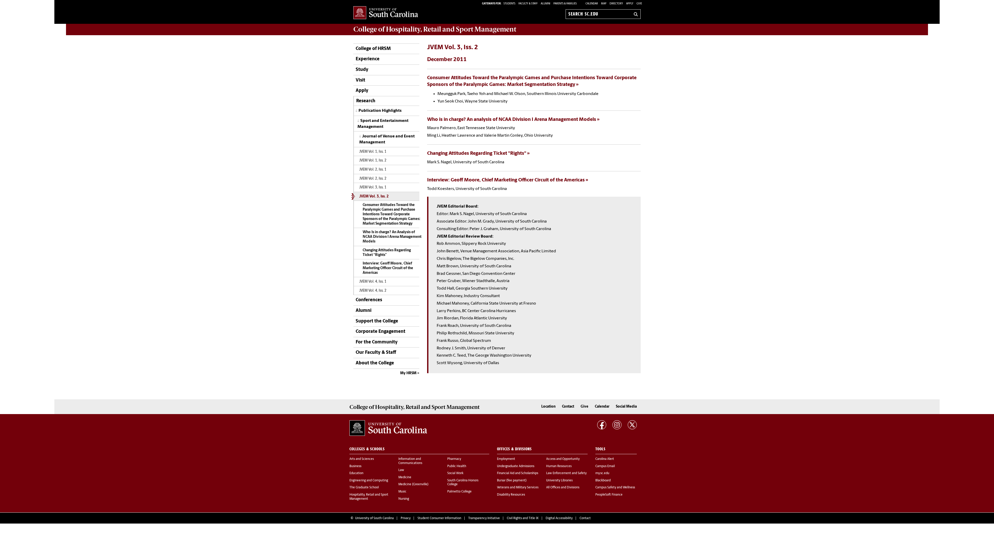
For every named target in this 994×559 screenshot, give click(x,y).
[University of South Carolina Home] (385, 13)
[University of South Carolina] (388, 428)
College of (434, 29)
